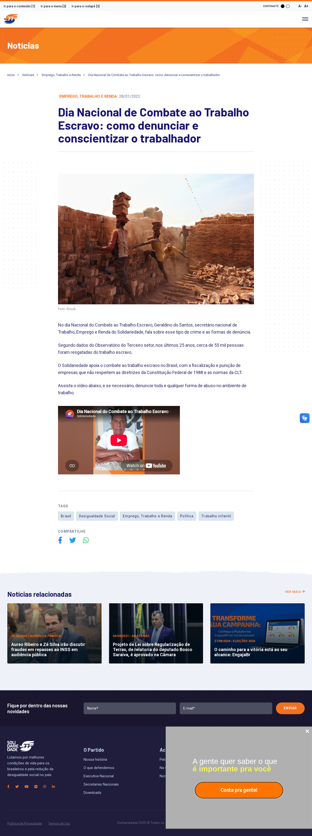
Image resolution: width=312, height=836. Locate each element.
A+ (306, 6)
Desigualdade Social (97, 516)
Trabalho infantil (216, 516)
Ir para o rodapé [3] (85, 6)
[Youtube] (27, 787)
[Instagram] (44, 787)
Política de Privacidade (24, 823)
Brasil (66, 516)
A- (300, 6)
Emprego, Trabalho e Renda (61, 75)
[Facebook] (8, 787)
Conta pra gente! (239, 790)
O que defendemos (99, 768)
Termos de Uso (59, 823)
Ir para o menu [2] (53, 6)
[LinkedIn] (53, 787)
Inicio (11, 75)
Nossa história (95, 759)
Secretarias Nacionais (101, 784)
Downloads (92, 792)
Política (187, 516)
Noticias (28, 75)
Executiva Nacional (99, 776)
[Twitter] (17, 787)
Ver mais (293, 592)
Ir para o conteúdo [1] (19, 6)
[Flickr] (35, 787)
